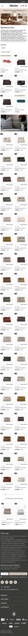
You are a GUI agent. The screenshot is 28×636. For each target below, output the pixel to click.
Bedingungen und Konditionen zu (18, 577)
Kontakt (23, 1)
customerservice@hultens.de (8, 562)
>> (22, 494)
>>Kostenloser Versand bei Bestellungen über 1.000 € (13, 11)
